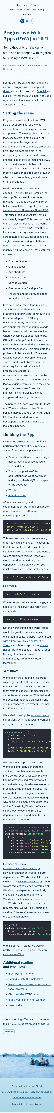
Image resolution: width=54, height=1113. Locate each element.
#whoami (34, 5)
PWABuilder (15, 1005)
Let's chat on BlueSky (41, 1092)
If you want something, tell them (27, 999)
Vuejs (6, 645)
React (37, 641)
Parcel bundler (17, 495)
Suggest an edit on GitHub (34, 1023)
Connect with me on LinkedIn (27, 1097)
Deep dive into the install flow (26, 979)
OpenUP (42, 91)
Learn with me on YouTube (15, 1092)
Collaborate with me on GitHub (27, 1086)
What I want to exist (20, 9)
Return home (21, 5)
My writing (38, 9)
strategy (21, 868)
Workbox (13, 490)
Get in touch (27, 14)
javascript (9, 1032)
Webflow (33, 475)
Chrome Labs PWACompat (24, 994)
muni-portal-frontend (21, 973)
